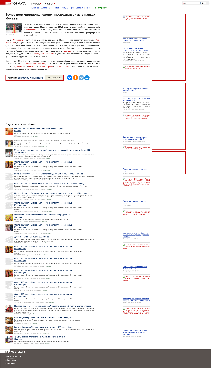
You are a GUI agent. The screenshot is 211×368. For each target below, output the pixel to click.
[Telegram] (81, 77)
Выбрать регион (10, 360)
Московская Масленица (36, 64)
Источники (54, 8)
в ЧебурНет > (101, 8)
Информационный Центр (31, 78)
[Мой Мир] (87, 77)
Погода (64, 8)
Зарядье (67, 51)
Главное (35, 8)
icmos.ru (12, 34)
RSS (13, 363)
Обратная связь (10, 359)
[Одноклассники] (75, 77)
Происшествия (76, 8)
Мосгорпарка (30, 30)
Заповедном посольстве (44, 54)
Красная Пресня (45, 67)
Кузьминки (19, 67)
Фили (30, 67)
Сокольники (63, 67)
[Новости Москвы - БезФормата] (13, 3)
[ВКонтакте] (69, 77)
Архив (44, 8)
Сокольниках (18, 40)
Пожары (89, 8)
